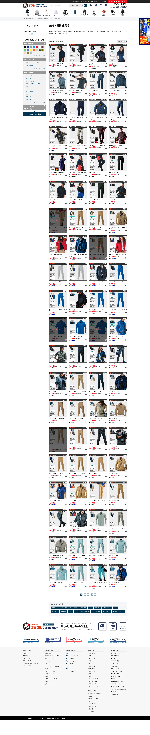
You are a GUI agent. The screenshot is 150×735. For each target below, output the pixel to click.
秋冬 (38, 63)
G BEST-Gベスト (115, 694)
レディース (70, 666)
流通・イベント (107, 608)
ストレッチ (29, 76)
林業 (71, 611)
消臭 (27, 86)
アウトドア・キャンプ (118, 611)
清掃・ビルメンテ (85, 611)
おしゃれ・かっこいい (73, 661)
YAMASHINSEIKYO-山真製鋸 (118, 689)
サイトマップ (27, 660)
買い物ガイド (27, 653)
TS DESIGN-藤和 (115, 661)
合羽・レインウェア (50, 684)
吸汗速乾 (28, 78)
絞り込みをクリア (40, 55)
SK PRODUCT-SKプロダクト (118, 686)
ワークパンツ (48, 661)
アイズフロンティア (116, 663)
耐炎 (27, 94)
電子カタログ (76, 1)
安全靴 (46, 676)
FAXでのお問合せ (95, 1)
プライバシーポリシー (39, 718)
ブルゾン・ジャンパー (50, 658)
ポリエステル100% (94, 698)
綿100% (91, 696)
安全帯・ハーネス (49, 673)
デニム (69, 668)
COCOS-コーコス (115, 658)
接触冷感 (28, 96)
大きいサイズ (70, 658)
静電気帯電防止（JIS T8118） (33, 83)
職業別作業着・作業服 (30, 31)
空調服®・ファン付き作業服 (52, 656)
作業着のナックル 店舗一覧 (31, 663)
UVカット (28, 99)
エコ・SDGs (92, 703)
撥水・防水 (92, 709)
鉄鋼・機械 (30, 34)
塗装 (90, 608)
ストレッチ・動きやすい (95, 693)
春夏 (27, 63)
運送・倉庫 (63, 611)
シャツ (46, 663)
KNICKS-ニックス (115, 691)
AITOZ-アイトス (115, 668)
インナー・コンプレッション (52, 666)
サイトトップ (27, 650)
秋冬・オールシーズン (73, 656)
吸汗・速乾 (92, 701)
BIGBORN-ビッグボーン (117, 681)
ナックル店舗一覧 (85, 1)
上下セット (70, 663)
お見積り (26, 655)
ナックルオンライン (34, 26)
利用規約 (57, 718)
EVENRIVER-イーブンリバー (118, 671)
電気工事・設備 (96, 611)
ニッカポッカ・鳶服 (50, 671)
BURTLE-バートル (115, 653)
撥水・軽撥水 (29, 91)
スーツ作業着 (70, 671)
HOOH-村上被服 (115, 673)
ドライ (28, 89)
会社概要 (30, 718)
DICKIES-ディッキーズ (116, 676)
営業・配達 (54, 611)
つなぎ (46, 668)
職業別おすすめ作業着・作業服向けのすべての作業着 (64, 608)
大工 (115, 608)
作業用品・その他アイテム (51, 679)
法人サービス (27, 666)
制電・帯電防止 (30, 81)
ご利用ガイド (124, 7)
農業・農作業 (106, 611)
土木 (76, 611)
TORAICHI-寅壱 (115, 656)
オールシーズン (30, 65)
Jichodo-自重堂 (114, 666)
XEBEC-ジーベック (115, 679)
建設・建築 (83, 608)
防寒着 (46, 681)
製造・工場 (97, 608)
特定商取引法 (50, 718)
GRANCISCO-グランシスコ (117, 684)
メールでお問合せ (115, 7)
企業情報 (104, 1)
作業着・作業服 (49, 653)
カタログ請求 (27, 658)
